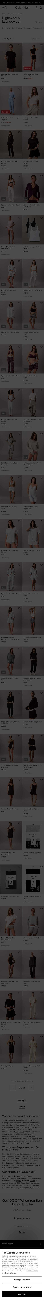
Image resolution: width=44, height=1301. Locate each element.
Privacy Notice (10, 1273)
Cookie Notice (32, 1271)
